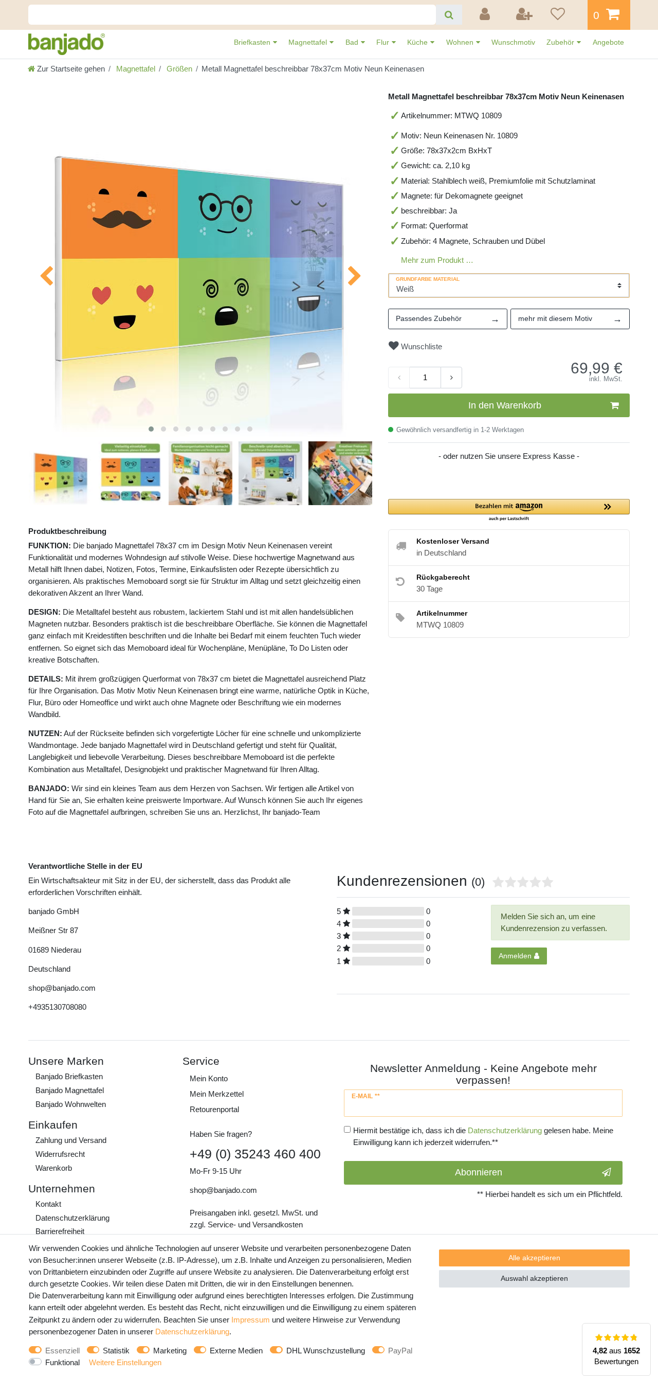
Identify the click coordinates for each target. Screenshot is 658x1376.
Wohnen (461, 42)
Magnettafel (308, 42)
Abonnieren (478, 1172)
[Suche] (449, 15)
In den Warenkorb (504, 405)
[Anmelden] (486, 15)
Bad (352, 42)
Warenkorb (53, 1168)
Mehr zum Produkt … (437, 260)
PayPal (400, 1350)
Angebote (608, 42)
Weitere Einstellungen (125, 1362)
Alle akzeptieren (534, 1258)
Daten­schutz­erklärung (72, 1217)
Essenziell (62, 1350)
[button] (509, 510)
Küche (418, 42)
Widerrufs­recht (60, 1154)
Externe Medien (236, 1350)
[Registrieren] (525, 15)
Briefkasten (253, 42)
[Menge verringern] (399, 377)
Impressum (250, 1319)
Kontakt (48, 1204)
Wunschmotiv (513, 42)
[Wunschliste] (565, 15)
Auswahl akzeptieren (534, 1278)
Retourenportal (214, 1109)
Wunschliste (420, 346)
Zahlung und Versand (70, 1140)
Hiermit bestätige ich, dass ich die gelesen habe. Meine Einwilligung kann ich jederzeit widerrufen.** (483, 1136)
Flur (383, 42)
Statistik (116, 1350)
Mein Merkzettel (217, 1093)
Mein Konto (209, 1078)
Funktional (62, 1362)
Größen (178, 68)
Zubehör (561, 42)
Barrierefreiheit (59, 1231)
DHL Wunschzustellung (325, 1350)
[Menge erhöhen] (451, 377)
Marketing (170, 1350)
